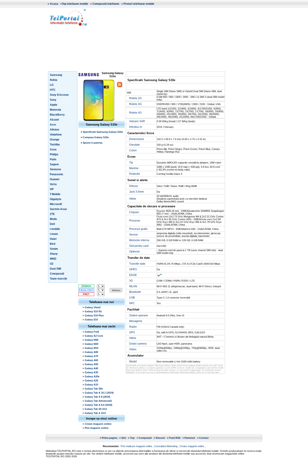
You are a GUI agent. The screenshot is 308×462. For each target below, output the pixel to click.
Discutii (160, 437)
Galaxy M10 (91, 348)
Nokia (53, 80)
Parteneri (189, 437)
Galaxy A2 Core (94, 335)
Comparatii (57, 273)
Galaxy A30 (91, 372)
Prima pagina (109, 437)
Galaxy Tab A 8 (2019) (97, 396)
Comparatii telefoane (105, 3)
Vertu (53, 184)
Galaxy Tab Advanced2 (98, 400)
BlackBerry (57, 114)
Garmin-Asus (58, 209)
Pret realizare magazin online (136, 446)
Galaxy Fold (92, 331)
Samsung (56, 75)
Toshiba (55, 144)
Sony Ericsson (59, 94)
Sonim (54, 248)
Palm (53, 159)
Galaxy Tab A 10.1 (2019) (99, 392)
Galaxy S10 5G (93, 311)
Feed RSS (174, 437)
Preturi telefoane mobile (139, 3)
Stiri (123, 437)
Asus (53, 149)
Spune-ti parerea (92, 142)
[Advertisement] (176, 39)
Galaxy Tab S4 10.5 (96, 409)
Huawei (54, 179)
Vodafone (56, 134)
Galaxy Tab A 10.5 (95, 413)
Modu (53, 219)
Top (132, 437)
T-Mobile (55, 194)
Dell (52, 224)
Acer (53, 124)
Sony (53, 99)
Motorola (55, 109)
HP (52, 189)
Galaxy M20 (91, 344)
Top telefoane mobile (75, 3)
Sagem (54, 164)
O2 (51, 263)
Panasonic (56, 174)
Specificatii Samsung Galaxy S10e (103, 132)
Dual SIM (55, 268)
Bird (52, 243)
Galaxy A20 (91, 380)
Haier (53, 238)
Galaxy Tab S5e (94, 388)
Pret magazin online (96, 428)
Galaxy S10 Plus (94, 315)
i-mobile (55, 229)
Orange (54, 139)
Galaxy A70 (91, 356)
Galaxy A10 (91, 384)
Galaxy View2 (93, 307)
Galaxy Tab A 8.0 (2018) (98, 405)
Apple (53, 104)
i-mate (54, 234)
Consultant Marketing (165, 446)
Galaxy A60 (91, 360)
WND (53, 258)
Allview (54, 129)
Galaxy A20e (92, 376)
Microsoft (56, 204)
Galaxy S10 (91, 319)
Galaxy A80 (91, 352)
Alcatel (54, 119)
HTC (52, 89)
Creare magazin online (98, 423)
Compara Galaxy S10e (96, 137)
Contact (204, 437)
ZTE (52, 214)
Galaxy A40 (91, 368)
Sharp (53, 253)
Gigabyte (55, 199)
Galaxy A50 (91, 364)
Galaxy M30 (91, 339)
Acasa (54, 3)
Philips (54, 154)
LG (51, 84)
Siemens (55, 169)
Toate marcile (58, 278)
